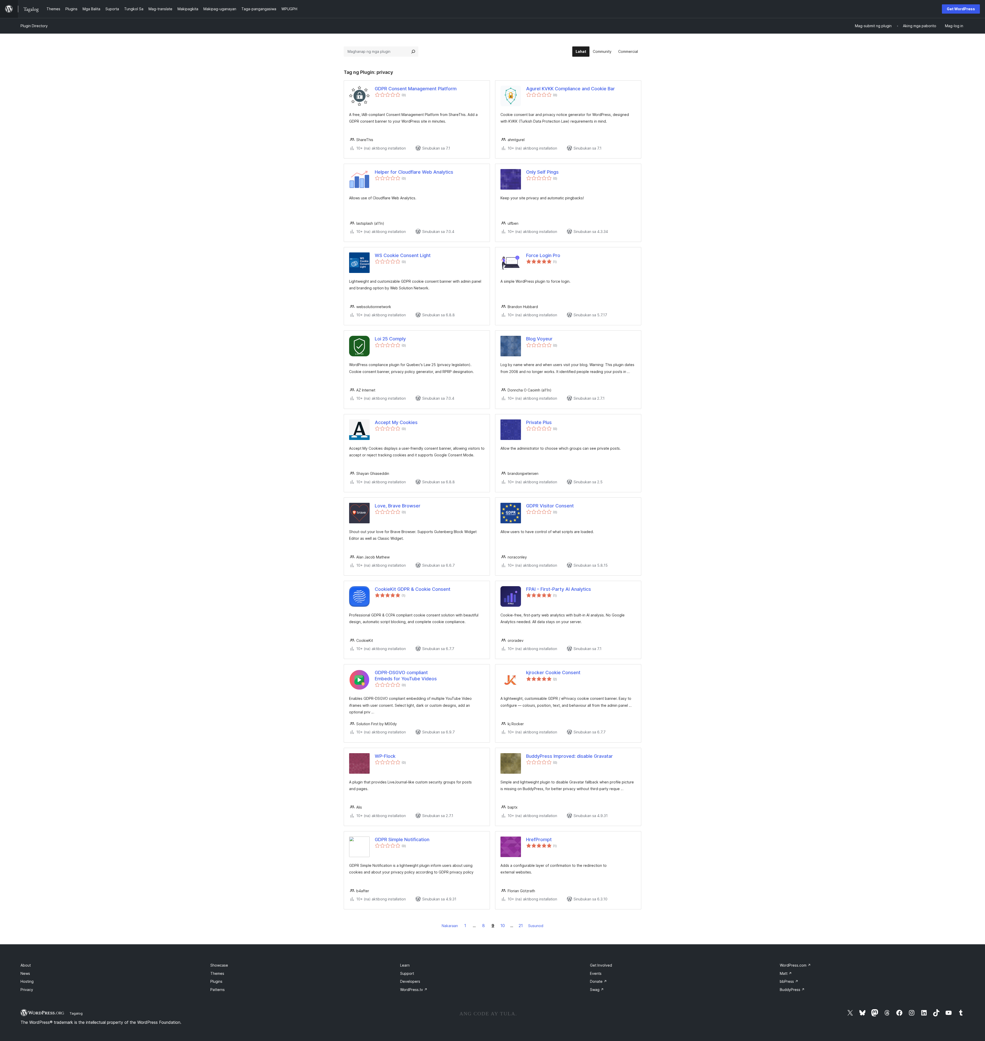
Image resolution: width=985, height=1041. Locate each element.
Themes (217, 973)
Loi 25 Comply (390, 338)
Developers (410, 981)
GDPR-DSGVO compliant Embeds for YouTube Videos (406, 675)
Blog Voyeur (539, 338)
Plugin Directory (34, 26)
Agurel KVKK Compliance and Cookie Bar (570, 88)
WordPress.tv (413, 989)
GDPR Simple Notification (402, 839)
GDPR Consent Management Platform (416, 88)
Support (407, 973)
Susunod (535, 926)
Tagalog (76, 1013)
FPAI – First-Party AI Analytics (558, 589)
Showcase (219, 965)
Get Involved (601, 965)
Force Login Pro (543, 255)
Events (596, 973)
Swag (597, 989)
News (25, 973)
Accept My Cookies (396, 422)
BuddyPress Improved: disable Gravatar (569, 756)
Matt (786, 973)
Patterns (217, 989)
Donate (598, 981)
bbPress (789, 981)
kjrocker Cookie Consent (553, 672)
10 (502, 925)
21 (521, 925)
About (26, 965)
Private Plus (539, 422)
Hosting (27, 981)
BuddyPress (792, 989)
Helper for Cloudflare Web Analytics (414, 172)
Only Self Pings (542, 172)
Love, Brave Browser (397, 505)
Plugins (216, 981)
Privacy (27, 989)
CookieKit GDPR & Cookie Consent (412, 589)
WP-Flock (385, 756)
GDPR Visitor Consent (550, 505)
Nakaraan (450, 926)
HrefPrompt (539, 839)
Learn (405, 965)
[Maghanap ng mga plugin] (413, 51)
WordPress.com (795, 965)
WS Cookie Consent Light (403, 255)
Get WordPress (961, 9)
